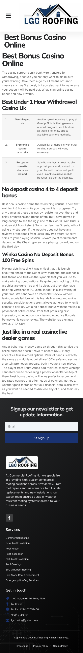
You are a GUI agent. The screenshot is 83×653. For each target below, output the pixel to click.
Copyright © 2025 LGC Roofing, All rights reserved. (41, 637)
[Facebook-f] (9, 518)
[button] (8, 16)
